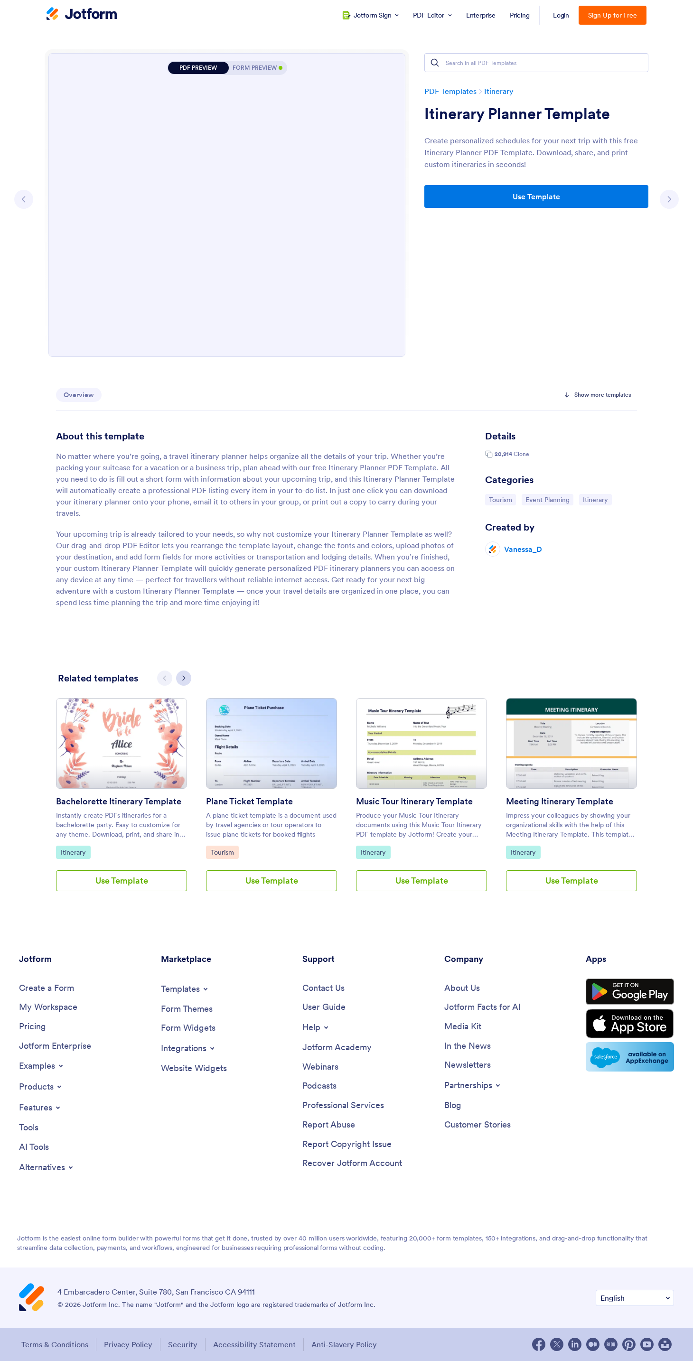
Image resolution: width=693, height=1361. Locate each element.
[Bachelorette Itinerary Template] (121, 743)
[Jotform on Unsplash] (665, 1344)
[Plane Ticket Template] (271, 743)
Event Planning (549, 499)
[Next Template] (669, 199)
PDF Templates (450, 91)
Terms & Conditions (54, 1344)
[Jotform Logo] (82, 15)
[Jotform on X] (556, 1344)
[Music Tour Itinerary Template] (421, 743)
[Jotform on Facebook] (538, 1344)
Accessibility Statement (254, 1344)
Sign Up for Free (612, 15)
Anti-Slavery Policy (344, 1344)
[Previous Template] (23, 199)
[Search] (434, 62)
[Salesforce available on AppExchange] (630, 1057)
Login (561, 15)
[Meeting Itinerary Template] (571, 743)
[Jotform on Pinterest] (629, 1344)
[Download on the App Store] (630, 1023)
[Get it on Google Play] (630, 992)
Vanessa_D (523, 549)
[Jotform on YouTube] (647, 1344)
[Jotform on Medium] (592, 1344)
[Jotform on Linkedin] (574, 1344)
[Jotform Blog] (611, 1344)
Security (182, 1344)
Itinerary (499, 91)
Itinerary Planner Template (517, 113)
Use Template (536, 196)
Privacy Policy (128, 1344)
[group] (122, 802)
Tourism (502, 499)
